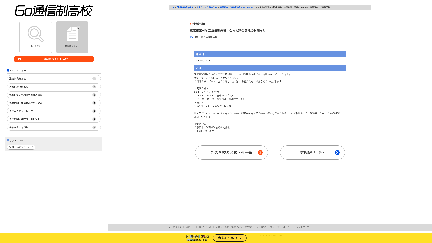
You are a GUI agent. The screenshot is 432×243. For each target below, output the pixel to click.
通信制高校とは (17, 78)
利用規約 (261, 227)
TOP (172, 7)
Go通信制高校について (21, 147)
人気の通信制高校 (18, 86)
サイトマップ (302, 227)
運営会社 (190, 227)
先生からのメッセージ (21, 111)
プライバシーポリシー (281, 227)
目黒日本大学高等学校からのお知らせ (237, 7)
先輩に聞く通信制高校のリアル (25, 103)
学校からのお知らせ (20, 127)
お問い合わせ (205, 227)
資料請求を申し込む (56, 59)
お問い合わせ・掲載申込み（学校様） (234, 227)
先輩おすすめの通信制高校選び (25, 94)
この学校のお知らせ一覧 (231, 152)
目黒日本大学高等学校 (207, 7)
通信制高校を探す (185, 7)
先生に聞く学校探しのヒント (24, 119)
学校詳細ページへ (312, 152)
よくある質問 (175, 227)
